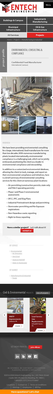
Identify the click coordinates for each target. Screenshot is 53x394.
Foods (14, 278)
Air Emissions (17, 253)
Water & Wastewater (19, 263)
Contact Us (22, 384)
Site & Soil (16, 256)
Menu (48, 5)
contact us (27, 230)
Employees (27, 387)
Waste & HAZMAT (18, 260)
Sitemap (16, 387)
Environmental (16, 251)
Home (9, 39)
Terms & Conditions (38, 384)
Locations (11, 384)
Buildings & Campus (13, 20)
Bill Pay (38, 387)
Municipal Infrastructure (13, 28)
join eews (35, 347)
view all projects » (42, 293)
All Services (13, 35)
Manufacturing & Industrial (32, 39)
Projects (17, 39)
